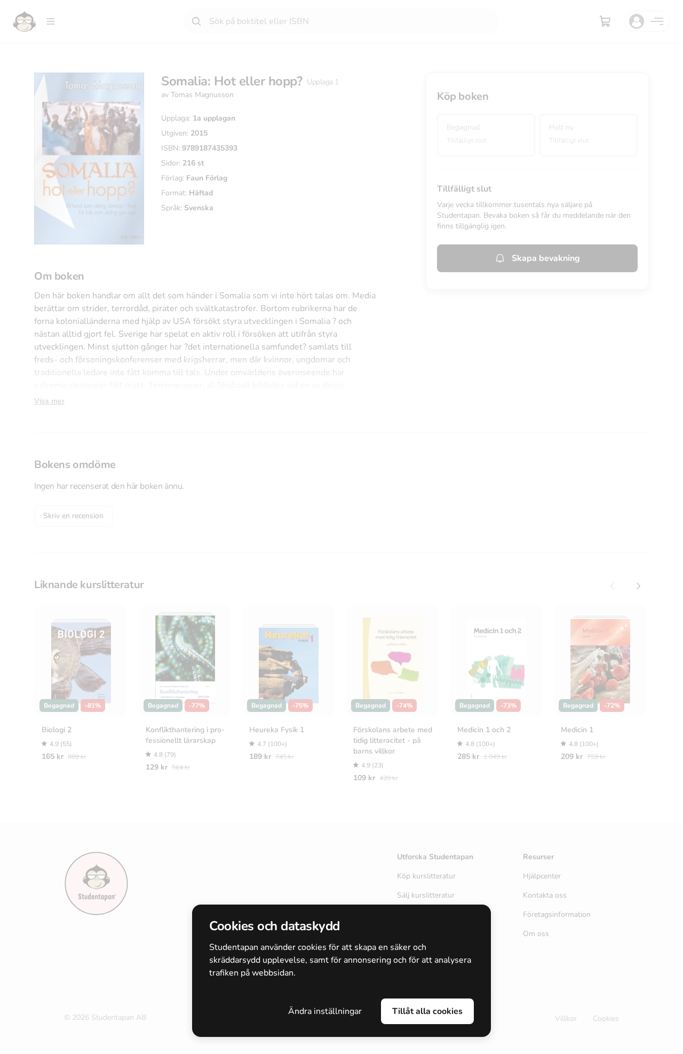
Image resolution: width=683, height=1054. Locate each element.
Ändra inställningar (325, 1011)
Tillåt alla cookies (427, 1011)
